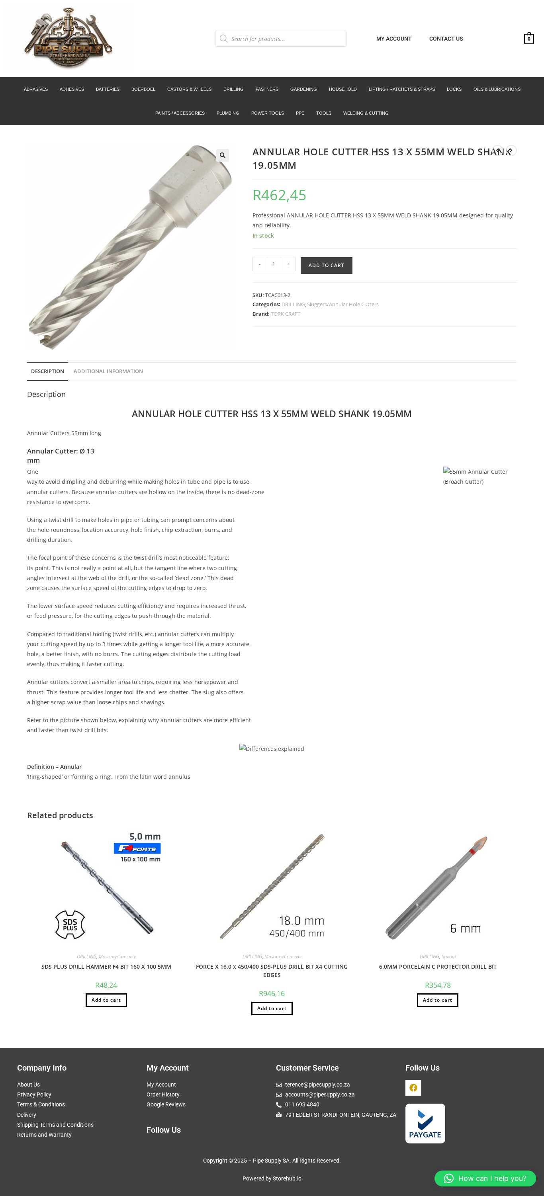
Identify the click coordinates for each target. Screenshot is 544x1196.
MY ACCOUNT (394, 38)
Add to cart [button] (106, 1000)
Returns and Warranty (44, 1135)
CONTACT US (446, 38)
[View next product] (511, 150)
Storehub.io (287, 1178)
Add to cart (326, 265)
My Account (161, 1084)
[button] (222, 155)
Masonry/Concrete (117, 956)
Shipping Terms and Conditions (55, 1125)
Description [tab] (47, 371)
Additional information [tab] (108, 371)
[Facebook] (413, 1088)
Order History (163, 1094)
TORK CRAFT (285, 313)
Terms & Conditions (41, 1104)
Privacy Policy (34, 1094)
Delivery (26, 1115)
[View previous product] (497, 150)
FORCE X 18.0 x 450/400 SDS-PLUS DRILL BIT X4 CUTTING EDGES (272, 971)
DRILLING (293, 304)
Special (449, 956)
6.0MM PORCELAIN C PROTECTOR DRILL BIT (438, 966)
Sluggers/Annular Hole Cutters (343, 304)
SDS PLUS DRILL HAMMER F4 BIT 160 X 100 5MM (106, 966)
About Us (28, 1084)
